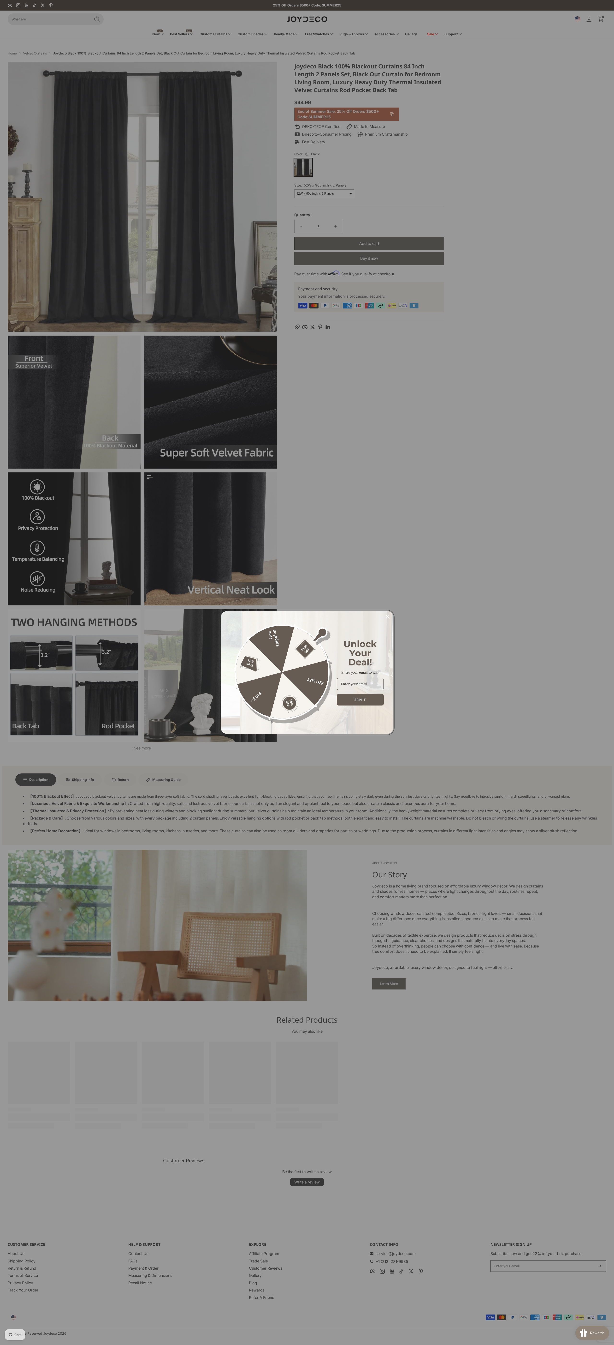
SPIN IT (360, 700)
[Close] (387, 616)
